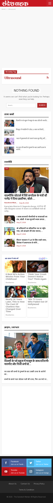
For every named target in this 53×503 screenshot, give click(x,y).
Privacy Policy (39, 483)
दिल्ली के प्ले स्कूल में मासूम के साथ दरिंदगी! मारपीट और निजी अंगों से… (26, 363)
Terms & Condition (26, 489)
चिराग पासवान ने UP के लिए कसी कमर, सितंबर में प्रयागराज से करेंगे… (32, 241)
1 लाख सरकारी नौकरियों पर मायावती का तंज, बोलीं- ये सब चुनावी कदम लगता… (32, 218)
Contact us (25, 483)
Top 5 (6, 169)
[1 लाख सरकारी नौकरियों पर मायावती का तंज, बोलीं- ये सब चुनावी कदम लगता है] (9, 219)
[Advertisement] (26, 40)
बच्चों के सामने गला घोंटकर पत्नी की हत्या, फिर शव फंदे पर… (26, 379)
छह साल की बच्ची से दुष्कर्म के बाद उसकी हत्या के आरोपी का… (25, 373)
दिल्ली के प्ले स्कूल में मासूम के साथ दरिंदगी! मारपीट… (32, 120)
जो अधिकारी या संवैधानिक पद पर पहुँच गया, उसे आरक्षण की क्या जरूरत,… (31, 230)
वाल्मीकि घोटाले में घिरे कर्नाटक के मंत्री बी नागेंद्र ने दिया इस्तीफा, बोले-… (25, 197)
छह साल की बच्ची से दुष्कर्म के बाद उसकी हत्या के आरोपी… (31, 148)
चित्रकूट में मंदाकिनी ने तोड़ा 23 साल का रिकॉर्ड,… (30, 129)
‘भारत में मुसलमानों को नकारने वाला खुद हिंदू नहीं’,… (31, 138)
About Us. (13, 483)
